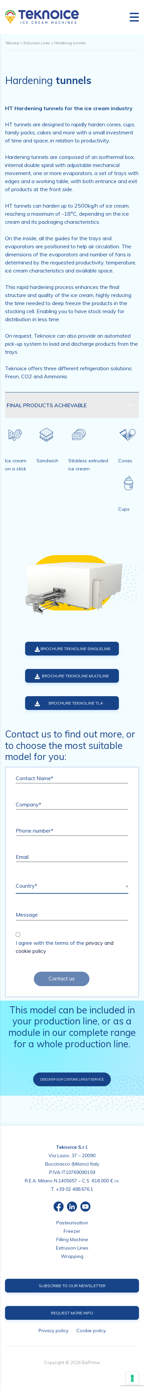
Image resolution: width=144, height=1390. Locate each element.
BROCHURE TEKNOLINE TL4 (75, 703)
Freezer (72, 1231)
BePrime (91, 1362)
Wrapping (72, 1256)
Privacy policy (53, 1331)
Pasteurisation (72, 1223)
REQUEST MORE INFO (72, 1312)
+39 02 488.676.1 (74, 1189)
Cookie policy (91, 1331)
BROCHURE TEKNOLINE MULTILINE (75, 675)
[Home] (42, 16)
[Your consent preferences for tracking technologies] (132, 1378)
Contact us (62, 978)
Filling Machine (72, 1239)
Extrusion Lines (72, 1248)
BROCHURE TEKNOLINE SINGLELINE (76, 648)
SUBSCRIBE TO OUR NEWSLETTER (72, 1285)
